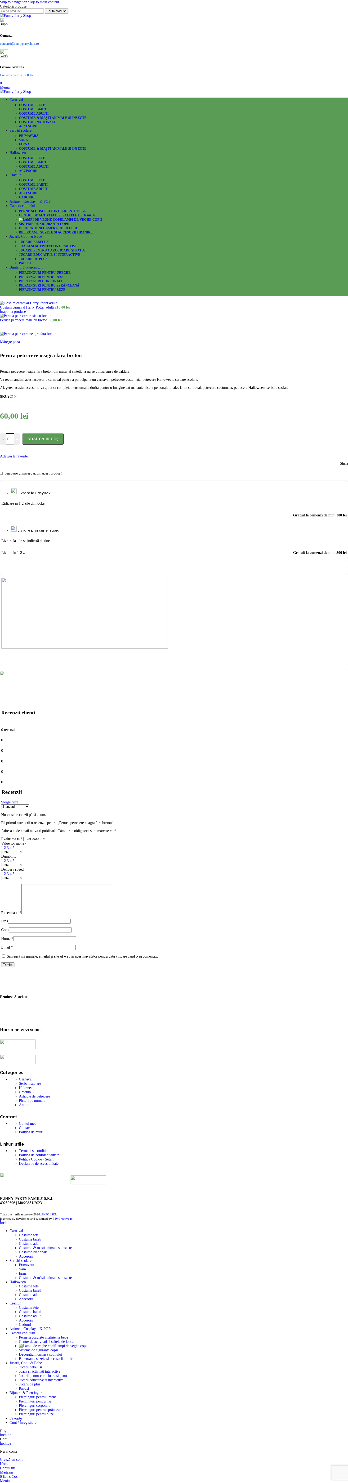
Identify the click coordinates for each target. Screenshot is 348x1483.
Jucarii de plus (33, 259)
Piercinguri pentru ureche (45, 272)
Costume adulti (34, 113)
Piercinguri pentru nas (41, 277)
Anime (24, 1105)
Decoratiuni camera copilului (48, 228)
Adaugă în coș (42, 439)
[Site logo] (15, 15)
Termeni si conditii (33, 1151)
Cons (5, 930)
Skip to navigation (14, 2)
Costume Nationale (37, 122)
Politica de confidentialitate (39, 1155)
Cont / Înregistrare (22, 1422)
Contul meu (27, 1123)
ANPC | (46, 1214)
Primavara (29, 136)
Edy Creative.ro (63, 1218)
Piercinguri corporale (41, 281)
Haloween (26, 1088)
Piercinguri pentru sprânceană (49, 285)
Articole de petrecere (34, 1096)
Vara (23, 140)
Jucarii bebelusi (34, 242)
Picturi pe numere (32, 1100)
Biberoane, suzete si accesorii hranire (56, 232)
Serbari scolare (30, 1083)
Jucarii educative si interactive (49, 254)
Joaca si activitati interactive (48, 246)
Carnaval (25, 1079)
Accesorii (28, 126)
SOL (54, 1214)
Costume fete (32, 105)
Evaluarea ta (11, 839)
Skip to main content (43, 2)
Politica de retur (30, 1132)
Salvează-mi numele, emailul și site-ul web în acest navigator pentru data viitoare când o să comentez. (82, 956)
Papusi (25, 263)
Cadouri (27, 197)
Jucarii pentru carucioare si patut (52, 250)
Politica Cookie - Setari (36, 1159)
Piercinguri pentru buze (42, 289)
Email (7, 947)
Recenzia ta (11, 913)
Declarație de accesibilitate (38, 1163)
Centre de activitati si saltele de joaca (57, 215)
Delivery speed (12, 869)
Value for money (13, 843)
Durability (8, 856)
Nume (7, 938)
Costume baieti (33, 109)
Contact (25, 1128)
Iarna (24, 144)
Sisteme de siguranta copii (44, 224)
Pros (4, 921)
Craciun (25, 1092)
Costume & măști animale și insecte (52, 118)
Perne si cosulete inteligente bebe (52, 211)
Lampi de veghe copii (82, 219)
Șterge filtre (9, 802)
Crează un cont (11, 1459)
